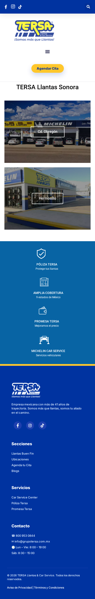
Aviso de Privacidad (19, 587)
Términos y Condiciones (49, 587)
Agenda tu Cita (21, 465)
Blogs (15, 471)
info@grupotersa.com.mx (32, 541)
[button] (88, 6)
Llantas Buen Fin (22, 453)
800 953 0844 (25, 535)
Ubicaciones (20, 459)
